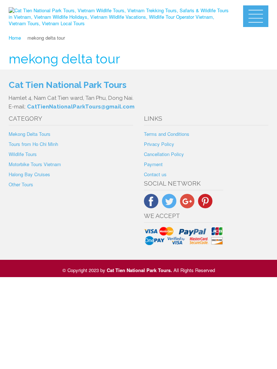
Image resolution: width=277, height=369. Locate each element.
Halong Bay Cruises (29, 174)
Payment (153, 164)
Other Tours (21, 184)
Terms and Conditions (166, 133)
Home (15, 37)
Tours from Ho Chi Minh (33, 144)
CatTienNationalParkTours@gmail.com (81, 106)
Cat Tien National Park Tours (139, 270)
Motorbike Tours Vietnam (35, 164)
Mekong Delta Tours (29, 133)
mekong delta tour (64, 58)
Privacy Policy (159, 144)
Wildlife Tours (23, 154)
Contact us (155, 174)
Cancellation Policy (164, 154)
